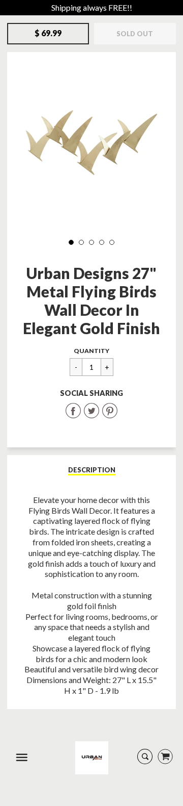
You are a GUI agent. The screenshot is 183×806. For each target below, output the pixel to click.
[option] (91, 144)
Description (91, 470)
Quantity (91, 351)
